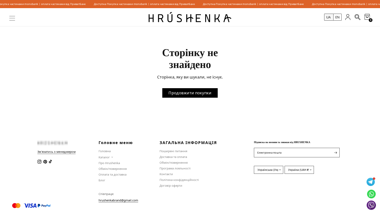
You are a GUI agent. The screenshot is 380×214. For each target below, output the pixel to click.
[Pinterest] (45, 161)
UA (329, 17)
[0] (366, 17)
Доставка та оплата (173, 157)
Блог (102, 180)
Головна (105, 151)
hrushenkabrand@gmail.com (118, 200)
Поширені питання (173, 151)
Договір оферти (171, 185)
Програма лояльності (175, 168)
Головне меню (116, 143)
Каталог (104, 157)
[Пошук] (357, 17)
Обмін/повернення (113, 169)
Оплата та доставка (112, 174)
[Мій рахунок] (348, 17)
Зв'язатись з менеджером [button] (56, 151)
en (337, 17)
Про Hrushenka (109, 163)
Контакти (166, 174)
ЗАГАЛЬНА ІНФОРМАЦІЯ (188, 143)
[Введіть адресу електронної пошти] (336, 152)
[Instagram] (39, 161)
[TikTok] (51, 161)
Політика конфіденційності (179, 180)
